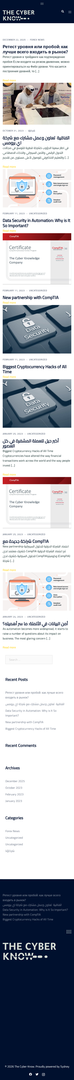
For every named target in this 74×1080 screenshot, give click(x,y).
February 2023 (14, 794)
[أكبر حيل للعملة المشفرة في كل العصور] (37, 403)
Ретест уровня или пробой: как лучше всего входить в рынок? (35, 49)
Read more (9, 80)
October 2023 (13, 787)
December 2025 (15, 781)
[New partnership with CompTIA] (37, 258)
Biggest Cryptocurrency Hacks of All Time (35, 369)
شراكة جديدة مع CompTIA (26, 541)
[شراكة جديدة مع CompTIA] (37, 502)
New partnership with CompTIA (31, 297)
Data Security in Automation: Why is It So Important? (36, 223)
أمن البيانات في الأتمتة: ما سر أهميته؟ (35, 624)
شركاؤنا (31, 131)
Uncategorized (38, 213)
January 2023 (13, 801)
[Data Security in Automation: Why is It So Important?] (37, 187)
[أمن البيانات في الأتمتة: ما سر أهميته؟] (37, 591)
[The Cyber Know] (23, 11)
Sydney (64, 1066)
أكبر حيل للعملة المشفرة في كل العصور (31, 443)
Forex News (37, 40)
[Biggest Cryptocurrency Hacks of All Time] (37, 329)
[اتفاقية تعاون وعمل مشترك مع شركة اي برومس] (37, 103)
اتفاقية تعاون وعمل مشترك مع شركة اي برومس (36, 140)
